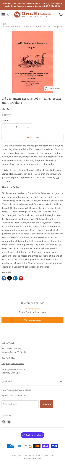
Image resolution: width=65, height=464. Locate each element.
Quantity (6, 120)
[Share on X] (9, 278)
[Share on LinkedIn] (15, 278)
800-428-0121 (8, 357)
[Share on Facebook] (4, 278)
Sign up (46, 404)
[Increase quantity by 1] (28, 127)
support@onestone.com (13, 363)
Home (5, 24)
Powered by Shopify (32, 458)
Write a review (32, 320)
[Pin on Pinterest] (21, 278)
